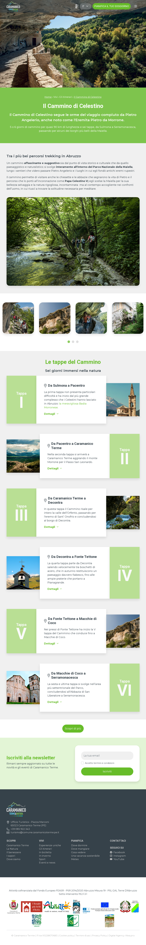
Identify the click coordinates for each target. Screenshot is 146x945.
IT (83, 6)
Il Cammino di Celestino (88, 97)
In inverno (45, 855)
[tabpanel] (18, 319)
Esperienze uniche (50, 845)
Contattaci (118, 840)
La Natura (12, 848)
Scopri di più (73, 728)
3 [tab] (77, 341)
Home (48, 97)
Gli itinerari (45, 848)
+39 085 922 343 (20, 829)
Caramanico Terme (18, 845)
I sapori (11, 855)
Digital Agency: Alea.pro (122, 935)
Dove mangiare (80, 848)
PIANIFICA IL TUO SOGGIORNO (111, 6)
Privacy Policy (99, 935)
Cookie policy (66, 935)
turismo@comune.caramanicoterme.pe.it (35, 832)
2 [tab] (73, 341)
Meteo (75, 859)
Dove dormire (79, 845)
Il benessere (14, 852)
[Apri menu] (135, 6)
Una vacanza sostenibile (85, 855)
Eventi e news (47, 862)
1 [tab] (68, 341)
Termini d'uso (83, 935)
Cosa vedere (78, 852)
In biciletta (45, 852)
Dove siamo (13, 859)
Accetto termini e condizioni (99, 763)
